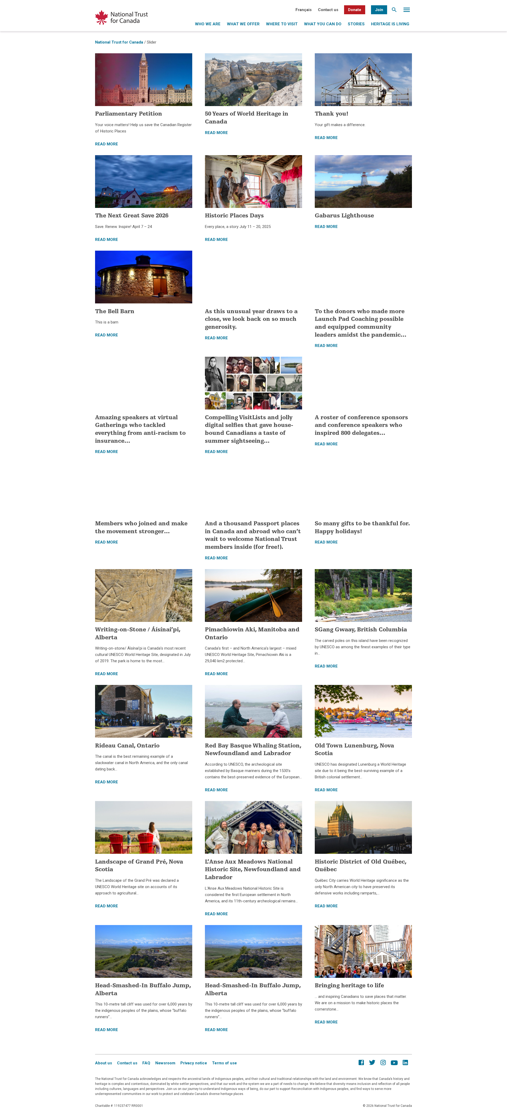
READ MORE (106, 144)
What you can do (322, 24)
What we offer (243, 24)
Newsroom (165, 1063)
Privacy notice (193, 1063)
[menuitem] (303, 10)
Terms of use (224, 1063)
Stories (356, 24)
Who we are (207, 24)
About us (103, 1063)
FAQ (146, 1063)
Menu (407, 11)
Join (379, 9)
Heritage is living (390, 24)
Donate (354, 9)
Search (394, 11)
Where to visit (282, 24)
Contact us (328, 9)
